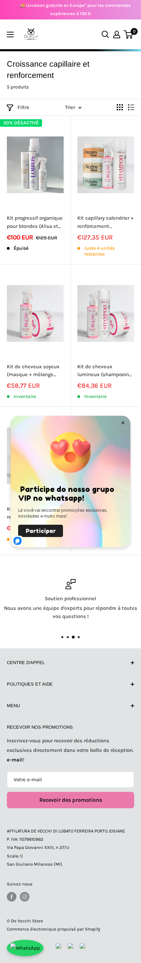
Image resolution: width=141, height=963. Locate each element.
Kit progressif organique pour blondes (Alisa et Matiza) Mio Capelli (35, 222)
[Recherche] (105, 34)
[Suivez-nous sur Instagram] (24, 897)
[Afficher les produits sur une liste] (131, 107)
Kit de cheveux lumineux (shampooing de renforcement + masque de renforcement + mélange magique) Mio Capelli (104, 371)
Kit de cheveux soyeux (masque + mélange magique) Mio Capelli (33, 371)
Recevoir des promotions (70, 800)
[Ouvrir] (10, 34)
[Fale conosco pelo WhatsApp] (25, 948)
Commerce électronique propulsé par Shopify (53, 929)
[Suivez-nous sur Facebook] (11, 897)
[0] (128, 34)
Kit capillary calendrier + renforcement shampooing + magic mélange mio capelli (105, 222)
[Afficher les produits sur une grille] (120, 107)
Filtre (23, 107)
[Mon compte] (116, 34)
